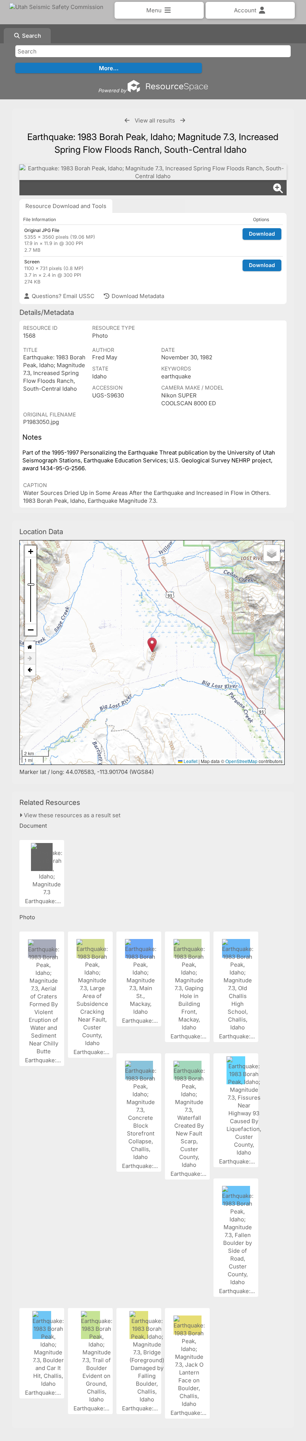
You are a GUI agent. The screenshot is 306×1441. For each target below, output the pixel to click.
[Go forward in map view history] (29, 658)
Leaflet (189, 761)
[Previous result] (127, 120)
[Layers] (271, 553)
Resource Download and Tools (65, 206)
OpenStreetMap (241, 761)
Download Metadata (137, 296)
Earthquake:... (43, 901)
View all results (155, 120)
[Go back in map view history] (29, 670)
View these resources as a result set (71, 815)
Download (262, 233)
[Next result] (183, 120)
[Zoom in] (30, 551)
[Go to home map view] (29, 647)
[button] (152, 645)
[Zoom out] (30, 629)
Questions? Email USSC (62, 296)
